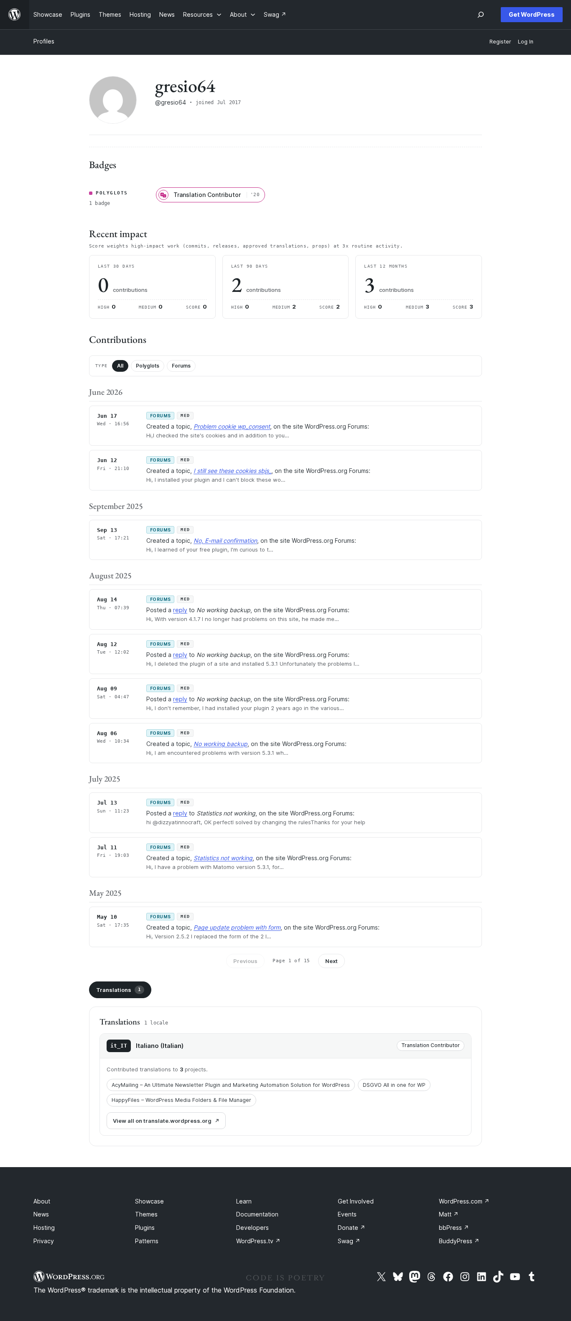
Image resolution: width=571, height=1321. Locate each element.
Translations (118, 989)
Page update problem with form (237, 927)
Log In (525, 41)
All (120, 366)
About (41, 1201)
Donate (351, 1227)
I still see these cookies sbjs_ (232, 470)
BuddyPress (459, 1240)
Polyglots (147, 366)
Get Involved (356, 1201)
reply (180, 609)
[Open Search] (480, 14)
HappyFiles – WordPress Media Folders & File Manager (181, 1100)
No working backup (220, 743)
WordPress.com (464, 1201)
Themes (146, 1214)
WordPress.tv (258, 1240)
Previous (245, 961)
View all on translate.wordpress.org (162, 1120)
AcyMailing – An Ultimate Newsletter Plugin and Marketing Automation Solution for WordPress (231, 1085)
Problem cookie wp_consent (232, 426)
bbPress (454, 1227)
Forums (181, 366)
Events (347, 1214)
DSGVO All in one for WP (394, 1085)
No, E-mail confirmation (225, 540)
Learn (244, 1201)
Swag (349, 1240)
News (41, 1214)
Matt (449, 1214)
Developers (252, 1227)
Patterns (146, 1240)
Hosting (44, 1227)
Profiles (43, 41)
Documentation (257, 1214)
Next (331, 961)
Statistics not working (223, 857)
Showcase (149, 1201)
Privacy (43, 1240)
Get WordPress (532, 14)
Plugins (145, 1227)
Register (500, 41)
